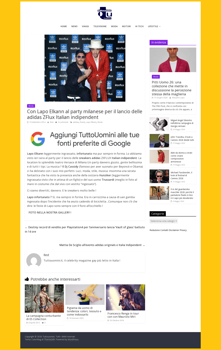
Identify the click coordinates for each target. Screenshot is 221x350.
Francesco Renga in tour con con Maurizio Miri (123, 315)
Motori (126, 26)
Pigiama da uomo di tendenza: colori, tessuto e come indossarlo (84, 311)
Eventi (82, 122)
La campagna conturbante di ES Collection (43, 317)
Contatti (164, 230)
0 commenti (63, 122)
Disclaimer (174, 230)
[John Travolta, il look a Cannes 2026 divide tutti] (159, 135)
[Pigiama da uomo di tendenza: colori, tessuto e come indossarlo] (84, 286)
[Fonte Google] (85, 139)
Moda (114, 26)
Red (52, 122)
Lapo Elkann (91, 122)
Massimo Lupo (178, 97)
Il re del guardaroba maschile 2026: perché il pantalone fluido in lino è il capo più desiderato (182, 193)
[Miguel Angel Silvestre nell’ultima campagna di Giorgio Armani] (159, 118)
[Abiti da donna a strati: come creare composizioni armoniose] (159, 151)
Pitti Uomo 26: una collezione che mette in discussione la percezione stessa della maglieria (171, 88)
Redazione (155, 230)
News (74, 26)
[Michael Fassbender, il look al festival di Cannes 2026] (159, 171)
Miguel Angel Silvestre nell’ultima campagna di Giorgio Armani (182, 123)
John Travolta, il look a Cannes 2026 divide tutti (182, 138)
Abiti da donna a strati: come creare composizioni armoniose (181, 157)
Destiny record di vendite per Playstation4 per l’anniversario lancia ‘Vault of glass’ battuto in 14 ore (85, 229)
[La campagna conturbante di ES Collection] (44, 286)
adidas (76, 122)
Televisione (100, 26)
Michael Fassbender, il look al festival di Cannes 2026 (181, 175)
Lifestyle (153, 26)
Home (64, 26)
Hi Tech (139, 26)
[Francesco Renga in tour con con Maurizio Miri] (125, 286)
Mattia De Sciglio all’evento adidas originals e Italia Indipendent (102, 245)
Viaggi (85, 26)
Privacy (183, 230)
